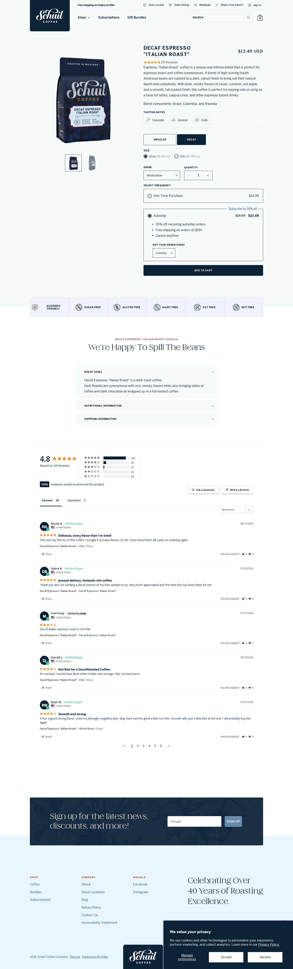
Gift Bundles (136, 17)
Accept (226, 957)
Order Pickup (181, 4)
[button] (146, 372)
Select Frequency (157, 185)
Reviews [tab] (47, 500)
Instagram (140, 892)
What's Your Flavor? (232, 4)
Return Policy (91, 907)
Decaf (191, 139)
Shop (82, 17)
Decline (265, 957)
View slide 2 (92, 163)
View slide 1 (73, 163)
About (86, 884)
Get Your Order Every (169, 244)
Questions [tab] (74, 500)
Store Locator (156, 4)
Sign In (257, 5)
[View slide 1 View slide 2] (83, 108)
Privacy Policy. (269, 944)
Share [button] (48, 554)
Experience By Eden (95, 956)
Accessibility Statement (99, 923)
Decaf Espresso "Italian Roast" (58, 546)
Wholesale (205, 4)
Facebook (140, 884)
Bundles (36, 892)
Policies (75, 956)
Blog (85, 900)
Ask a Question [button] (205, 490)
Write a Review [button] (239, 490)
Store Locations (93, 892)
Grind (148, 167)
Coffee (35, 884)
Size (146, 150)
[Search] (248, 17)
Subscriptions (108, 17)
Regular (160, 139)
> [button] (169, 746)
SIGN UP (233, 821)
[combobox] (221, 17)
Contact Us (90, 915)
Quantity (191, 167)
